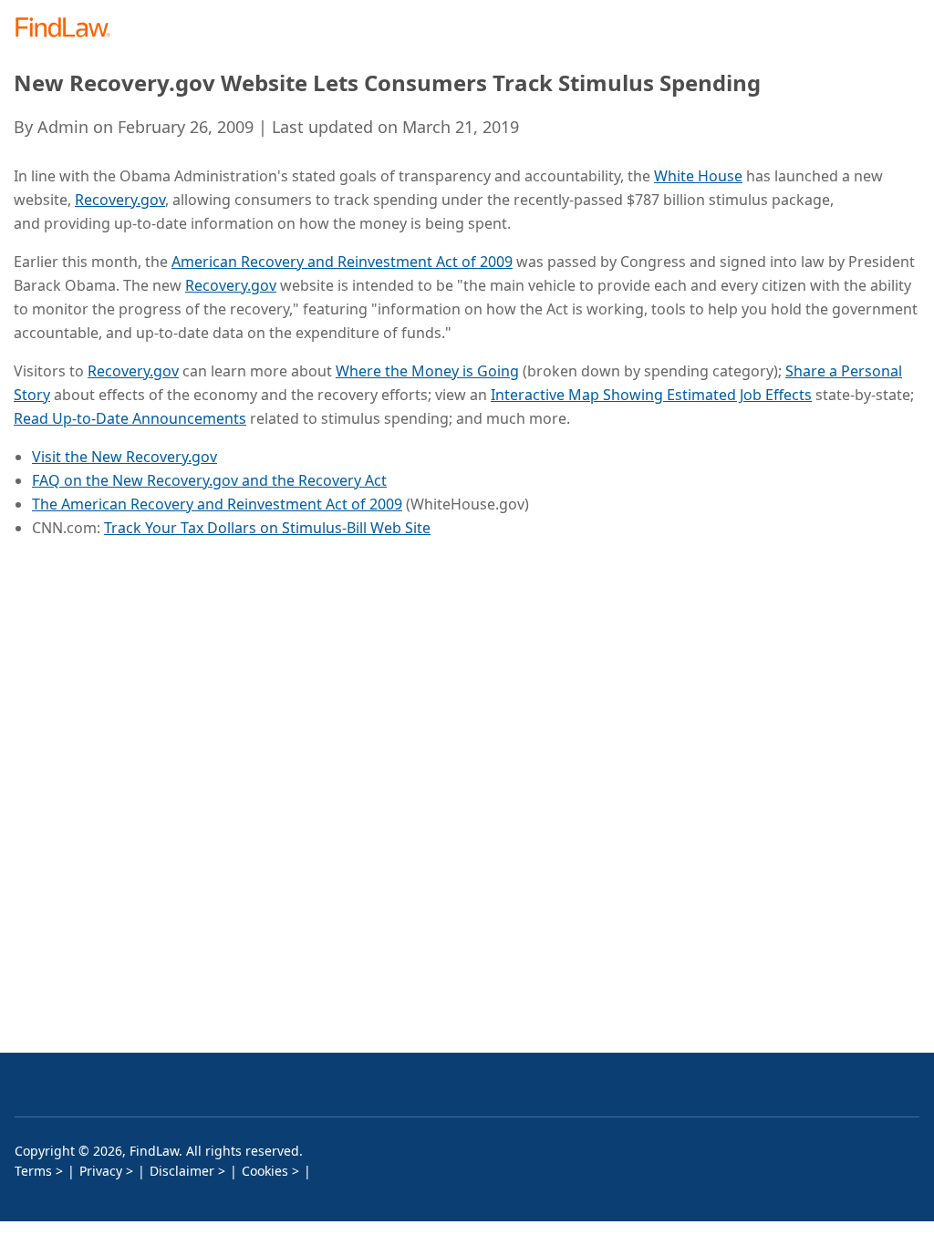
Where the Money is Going (427, 371)
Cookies (265, 1170)
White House (698, 176)
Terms (33, 1170)
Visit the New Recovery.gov (124, 457)
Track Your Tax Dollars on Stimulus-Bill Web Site (267, 528)
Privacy (100, 1170)
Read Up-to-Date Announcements (130, 418)
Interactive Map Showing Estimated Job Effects (651, 395)
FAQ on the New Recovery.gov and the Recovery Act (209, 480)
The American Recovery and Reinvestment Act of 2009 (217, 504)
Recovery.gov (120, 200)
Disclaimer (182, 1170)
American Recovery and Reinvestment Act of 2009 (342, 262)
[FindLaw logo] (68, 29)
